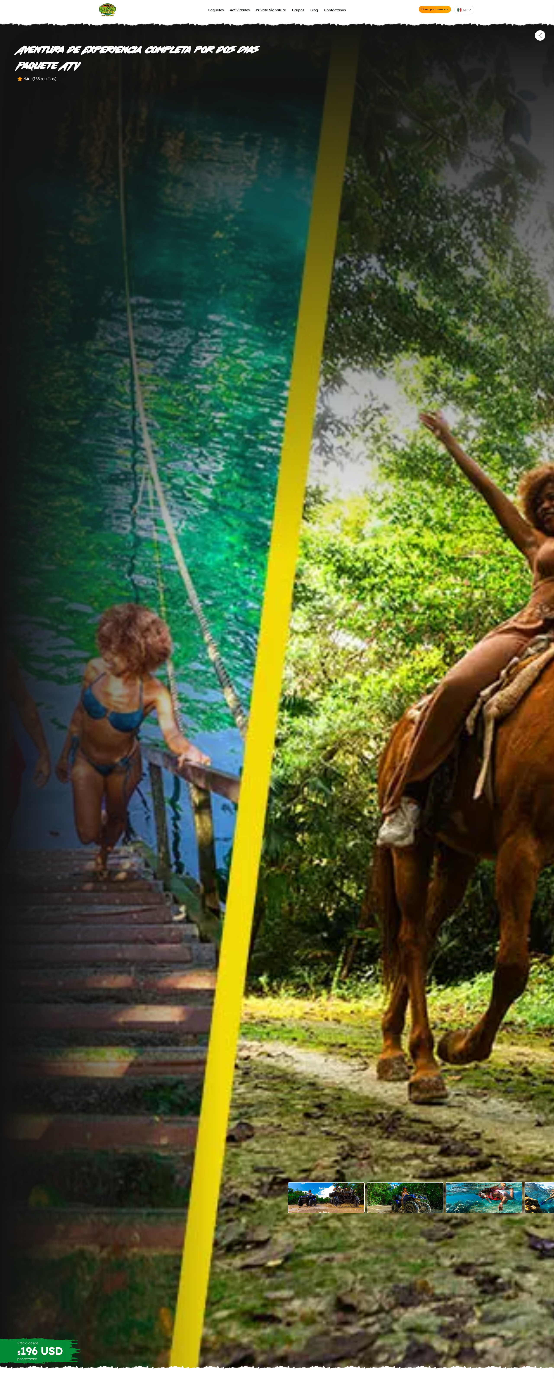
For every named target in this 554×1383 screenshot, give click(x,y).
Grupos (298, 10)
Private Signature (271, 10)
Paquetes (216, 10)
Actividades (240, 10)
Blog (314, 10)
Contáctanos (335, 10)
